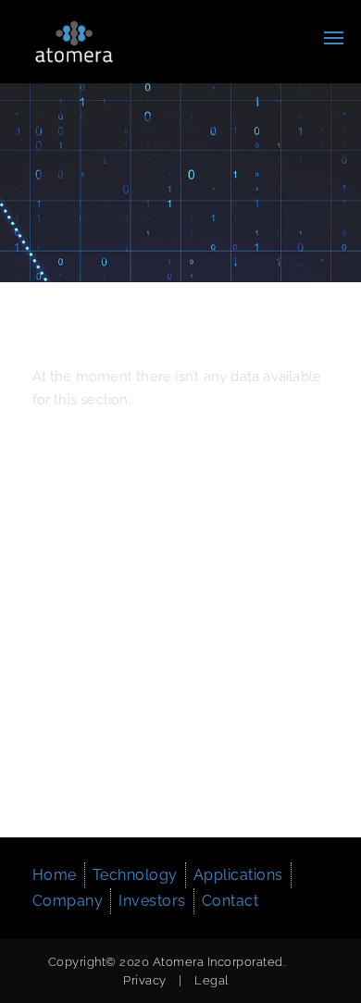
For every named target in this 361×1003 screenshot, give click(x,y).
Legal (211, 980)
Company (68, 901)
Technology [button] (135, 875)
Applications (238, 875)
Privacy (145, 980)
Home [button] (54, 875)
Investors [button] (152, 901)
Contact (230, 901)
